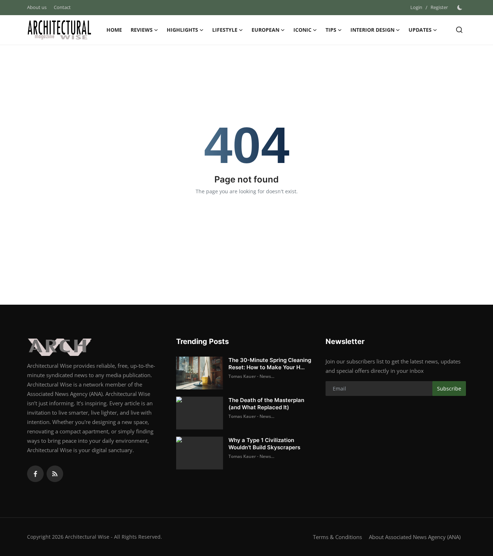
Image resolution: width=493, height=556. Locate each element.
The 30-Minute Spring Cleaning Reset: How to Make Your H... (269, 364)
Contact (62, 7)
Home (114, 29)
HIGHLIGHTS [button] (182, 29)
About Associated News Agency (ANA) (415, 536)
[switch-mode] (460, 7)
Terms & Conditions (337, 536)
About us (37, 7)
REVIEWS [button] (142, 29)
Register (439, 7)
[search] (459, 29)
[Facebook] (35, 473)
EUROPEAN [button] (265, 29)
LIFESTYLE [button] (224, 29)
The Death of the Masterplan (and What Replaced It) (266, 404)
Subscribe (449, 388)
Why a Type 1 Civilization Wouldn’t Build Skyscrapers (264, 444)
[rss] (55, 473)
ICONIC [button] (302, 29)
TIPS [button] (331, 29)
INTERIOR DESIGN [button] (372, 29)
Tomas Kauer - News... (251, 376)
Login (416, 7)
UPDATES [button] (420, 29)
